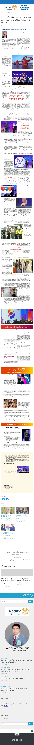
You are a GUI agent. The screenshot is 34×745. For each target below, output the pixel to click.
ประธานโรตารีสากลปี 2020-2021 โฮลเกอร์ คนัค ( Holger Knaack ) (24, 580)
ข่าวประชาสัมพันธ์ (5, 667)
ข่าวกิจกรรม (4, 658)
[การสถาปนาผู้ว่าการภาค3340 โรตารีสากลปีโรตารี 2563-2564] (8, 527)
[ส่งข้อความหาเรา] (28, 595)
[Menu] (32, 2)
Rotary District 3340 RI (9, 26)
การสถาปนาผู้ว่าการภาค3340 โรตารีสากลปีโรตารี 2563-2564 (7, 533)
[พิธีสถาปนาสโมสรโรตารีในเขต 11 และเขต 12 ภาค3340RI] (22, 510)
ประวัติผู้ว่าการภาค (5, 686)
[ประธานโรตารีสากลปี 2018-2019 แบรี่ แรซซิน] (8, 510)
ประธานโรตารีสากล (6, 13)
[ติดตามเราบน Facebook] (24, 595)
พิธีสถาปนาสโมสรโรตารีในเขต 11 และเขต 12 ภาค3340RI (22, 516)
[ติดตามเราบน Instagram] (31, 595)
